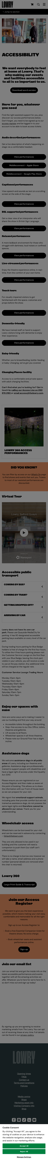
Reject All (24, 1151)
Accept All (24, 1146)
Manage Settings (24, 1157)
